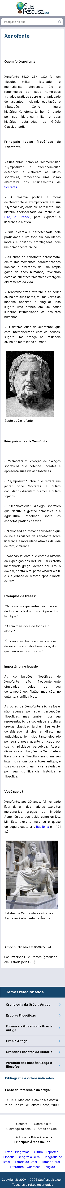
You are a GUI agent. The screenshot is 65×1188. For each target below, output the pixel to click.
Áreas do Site (47, 1129)
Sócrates (10, 187)
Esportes (52, 1152)
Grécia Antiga (17, 1041)
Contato (21, 1124)
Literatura (17, 1167)
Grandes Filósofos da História (29, 1052)
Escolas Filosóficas (21, 1015)
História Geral (50, 1162)
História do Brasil (26, 1162)
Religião (49, 1167)
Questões (34, 1167)
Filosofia (9, 1157)
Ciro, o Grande (17, 217)
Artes (8, 1152)
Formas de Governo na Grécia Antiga (29, 1028)
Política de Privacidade (32, 1137)
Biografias (22, 1152)
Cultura (38, 1152)
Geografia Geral (29, 1157)
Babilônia (42, 826)
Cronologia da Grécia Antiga (28, 1004)
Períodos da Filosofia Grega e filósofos (29, 1064)
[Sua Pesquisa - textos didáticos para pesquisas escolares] (32, 14)
